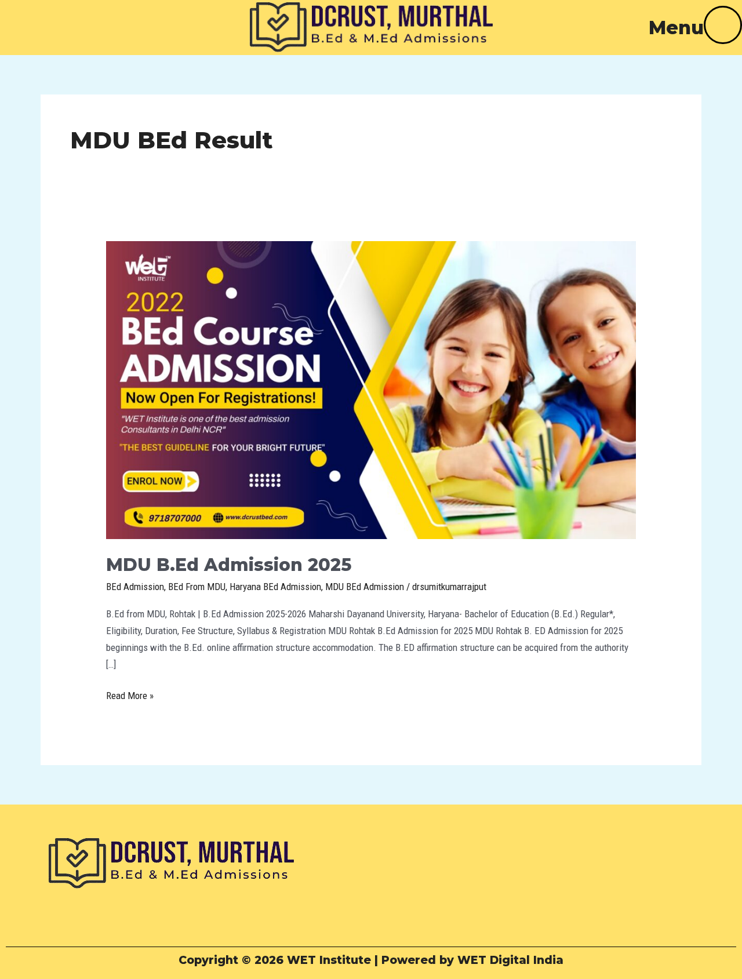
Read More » (130, 694)
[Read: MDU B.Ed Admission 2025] (370, 389)
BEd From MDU (196, 586)
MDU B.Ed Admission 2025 (228, 565)
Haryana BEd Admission (275, 586)
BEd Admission (135, 586)
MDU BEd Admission (364, 586)
